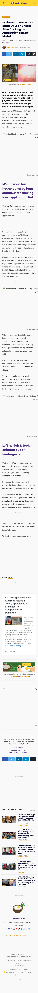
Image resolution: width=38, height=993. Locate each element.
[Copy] (34, 54)
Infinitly (21, 966)
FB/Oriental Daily (25, 85)
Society (6, 17)
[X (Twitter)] (9, 54)
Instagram (25, 676)
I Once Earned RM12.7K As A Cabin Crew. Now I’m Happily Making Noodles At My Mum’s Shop (26, 849)
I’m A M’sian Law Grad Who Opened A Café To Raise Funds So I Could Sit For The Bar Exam (26, 818)
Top (19, 979)
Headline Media (27, 961)
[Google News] (29, 929)
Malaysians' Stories (12, 809)
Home (6, 739)
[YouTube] (16, 929)
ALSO (10, 577)
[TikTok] (19, 929)
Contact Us (26, 957)
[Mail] (26, 929)
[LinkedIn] (16, 54)
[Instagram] (14, 929)
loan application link (18, 750)
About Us (21, 954)
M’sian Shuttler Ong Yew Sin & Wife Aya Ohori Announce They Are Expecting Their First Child (26, 881)
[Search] (34, 3)
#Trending (18, 747)
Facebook (14, 676)
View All (32, 810)
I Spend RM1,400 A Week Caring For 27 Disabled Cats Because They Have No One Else (26, 834)
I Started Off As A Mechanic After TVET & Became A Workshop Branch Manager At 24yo (27, 865)
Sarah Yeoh (11, 47)
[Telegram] (22, 54)
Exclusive (21, 872)
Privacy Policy (12, 957)
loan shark (13, 753)
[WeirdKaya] (19, 3)
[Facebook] (4, 54)
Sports (20, 888)
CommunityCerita (23, 825)
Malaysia (25, 753)
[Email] (29, 54)
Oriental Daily (8, 206)
